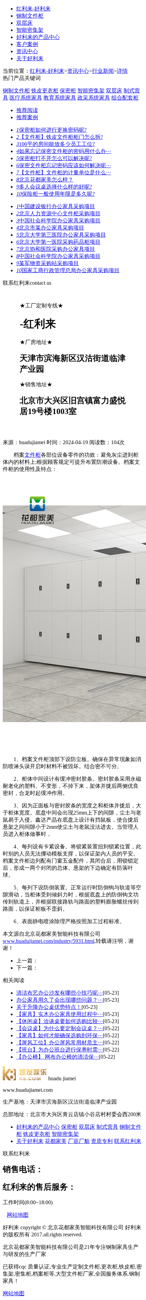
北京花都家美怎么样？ (44, 179)
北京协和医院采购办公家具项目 (55, 249)
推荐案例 (27, 117)
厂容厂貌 (79, 1141)
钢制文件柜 (29, 16)
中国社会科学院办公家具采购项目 (58, 220)
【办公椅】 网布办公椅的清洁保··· (57, 1057)
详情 (122, 71)
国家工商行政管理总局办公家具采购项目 (68, 270)
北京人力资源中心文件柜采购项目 (58, 213)
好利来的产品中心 (38, 37)
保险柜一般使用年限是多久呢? (55, 194)
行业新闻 (103, 71)
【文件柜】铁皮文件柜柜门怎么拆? (59, 137)
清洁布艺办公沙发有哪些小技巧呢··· (59, 993)
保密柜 (68, 90)
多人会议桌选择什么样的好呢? (54, 187)
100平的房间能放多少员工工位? (55, 144)
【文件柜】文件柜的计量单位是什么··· (63, 172)
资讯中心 (27, 51)
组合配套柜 (125, 98)
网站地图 (18, 1215)
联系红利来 (127, 1141)
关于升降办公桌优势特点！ (48, 1007)
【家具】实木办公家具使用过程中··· (59, 1014)
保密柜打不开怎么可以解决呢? (54, 158)
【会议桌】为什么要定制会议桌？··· (59, 1028)
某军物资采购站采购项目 (47, 263)
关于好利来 (29, 58)
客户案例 (27, 44)
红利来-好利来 (33, 9)
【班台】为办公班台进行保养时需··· (59, 1050)
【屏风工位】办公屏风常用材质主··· (59, 1042)
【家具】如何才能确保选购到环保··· (59, 1035)
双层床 (24, 23)
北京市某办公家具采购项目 (50, 228)
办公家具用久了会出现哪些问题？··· (59, 1000)
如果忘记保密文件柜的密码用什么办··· (63, 151)
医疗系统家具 (26, 98)
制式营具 (107, 1127)
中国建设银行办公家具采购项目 (55, 206)
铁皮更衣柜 (44, 90)
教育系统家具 (59, 98)
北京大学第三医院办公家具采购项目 (61, 235)
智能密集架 (29, 30)
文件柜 (32, 455)
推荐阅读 (27, 110)
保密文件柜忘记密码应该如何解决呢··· (63, 165)
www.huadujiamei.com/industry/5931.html (48, 941)
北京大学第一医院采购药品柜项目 (58, 242)
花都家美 (56, 1141)
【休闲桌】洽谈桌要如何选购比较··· (59, 1021)
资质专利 (102, 1141)
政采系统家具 (93, 98)
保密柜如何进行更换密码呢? (51, 130)
